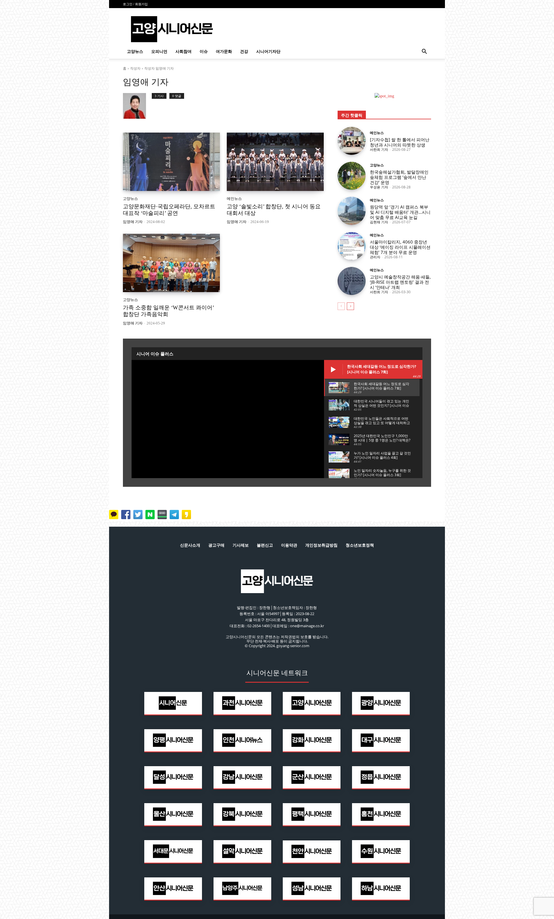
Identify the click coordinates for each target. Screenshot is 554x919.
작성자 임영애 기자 (159, 68)
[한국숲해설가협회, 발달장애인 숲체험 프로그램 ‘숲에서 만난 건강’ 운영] (352, 176)
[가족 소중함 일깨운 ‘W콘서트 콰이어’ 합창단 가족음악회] (171, 263)
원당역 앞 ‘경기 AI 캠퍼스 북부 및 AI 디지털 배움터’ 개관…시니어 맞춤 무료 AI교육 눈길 (400, 212)
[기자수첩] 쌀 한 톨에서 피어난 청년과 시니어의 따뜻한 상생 (399, 142)
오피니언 (159, 51)
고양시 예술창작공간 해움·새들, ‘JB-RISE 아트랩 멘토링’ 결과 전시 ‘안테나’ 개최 (400, 282)
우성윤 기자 (379, 187)
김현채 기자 (379, 222)
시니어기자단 (268, 51)
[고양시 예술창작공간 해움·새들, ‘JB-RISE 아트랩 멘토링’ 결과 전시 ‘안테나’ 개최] (352, 281)
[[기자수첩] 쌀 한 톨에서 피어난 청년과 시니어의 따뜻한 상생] (352, 141)
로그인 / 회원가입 (135, 4)
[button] (424, 52)
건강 (244, 51)
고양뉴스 (135, 51)
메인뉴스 (234, 198)
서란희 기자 (379, 149)
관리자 (375, 257)
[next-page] (350, 306)
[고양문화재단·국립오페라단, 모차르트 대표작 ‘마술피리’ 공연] (171, 162)
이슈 (204, 51)
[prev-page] (341, 306)
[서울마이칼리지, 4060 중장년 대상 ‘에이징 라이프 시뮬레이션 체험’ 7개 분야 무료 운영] (352, 246)
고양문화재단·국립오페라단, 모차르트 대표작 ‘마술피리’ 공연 (169, 209)
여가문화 (224, 51)
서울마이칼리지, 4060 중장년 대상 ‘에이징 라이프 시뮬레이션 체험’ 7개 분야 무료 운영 (400, 247)
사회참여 (183, 51)
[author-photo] (137, 106)
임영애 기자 (133, 222)
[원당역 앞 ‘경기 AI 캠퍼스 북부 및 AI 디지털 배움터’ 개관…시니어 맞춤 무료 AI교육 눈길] (352, 211)
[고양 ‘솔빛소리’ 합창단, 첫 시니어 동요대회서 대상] (275, 162)
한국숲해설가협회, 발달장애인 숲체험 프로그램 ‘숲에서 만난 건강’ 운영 (399, 177)
